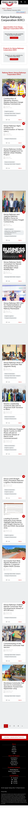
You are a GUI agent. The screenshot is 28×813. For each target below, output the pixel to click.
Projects (14, 773)
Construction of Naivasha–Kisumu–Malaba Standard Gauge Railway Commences (13, 101)
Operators (9, 8)
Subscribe (14, 751)
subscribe (14, 37)
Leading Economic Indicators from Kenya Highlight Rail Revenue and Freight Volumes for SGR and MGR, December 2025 (14, 523)
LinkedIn (15, 781)
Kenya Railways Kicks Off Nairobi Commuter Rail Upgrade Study (13, 364)
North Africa (14, 761)
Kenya (10, 107)
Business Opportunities (14, 771)
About (14, 746)
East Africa (7, 107)
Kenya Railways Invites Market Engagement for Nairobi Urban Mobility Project (13, 152)
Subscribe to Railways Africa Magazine (14, 737)
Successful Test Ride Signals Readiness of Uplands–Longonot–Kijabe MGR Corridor (12, 563)
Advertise (14, 749)
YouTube (15, 783)
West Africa (14, 764)
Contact (14, 748)
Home (3, 8)
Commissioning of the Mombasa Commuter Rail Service (14, 645)
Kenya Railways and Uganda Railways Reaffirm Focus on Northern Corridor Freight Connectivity (14, 218)
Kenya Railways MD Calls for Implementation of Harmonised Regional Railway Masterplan (14, 306)
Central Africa (14, 758)
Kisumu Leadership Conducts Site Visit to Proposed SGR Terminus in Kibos (13, 406)
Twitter (15, 779)
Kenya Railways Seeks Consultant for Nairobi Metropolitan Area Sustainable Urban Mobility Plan (12, 265)
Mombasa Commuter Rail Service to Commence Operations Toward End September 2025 (14, 685)
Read (19, 119)
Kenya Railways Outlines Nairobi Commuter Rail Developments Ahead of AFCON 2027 (13, 607)
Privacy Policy (4, 791)
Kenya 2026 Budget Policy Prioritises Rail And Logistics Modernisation (13, 480)
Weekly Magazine (14, 769)
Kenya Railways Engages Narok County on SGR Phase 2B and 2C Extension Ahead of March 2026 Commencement (13, 433)
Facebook (15, 778)
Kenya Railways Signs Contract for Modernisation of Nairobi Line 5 (13, 128)
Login (14, 753)
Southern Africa (14, 763)
